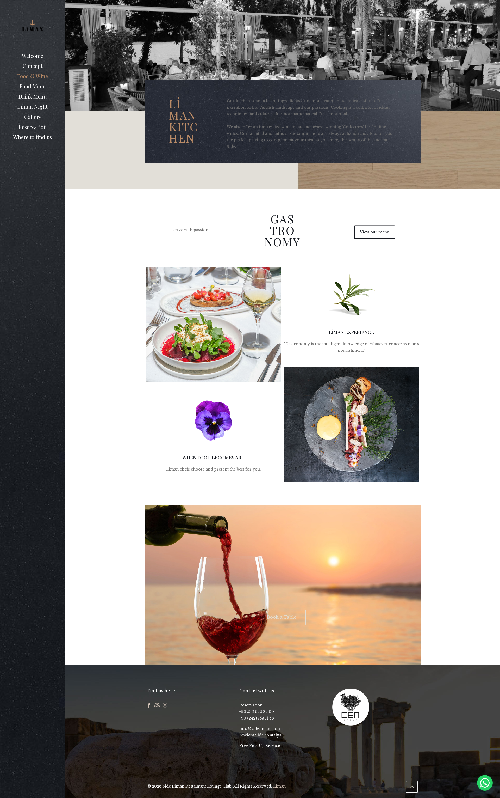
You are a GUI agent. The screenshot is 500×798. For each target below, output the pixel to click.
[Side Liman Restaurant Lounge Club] (32, 25)
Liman (279, 786)
